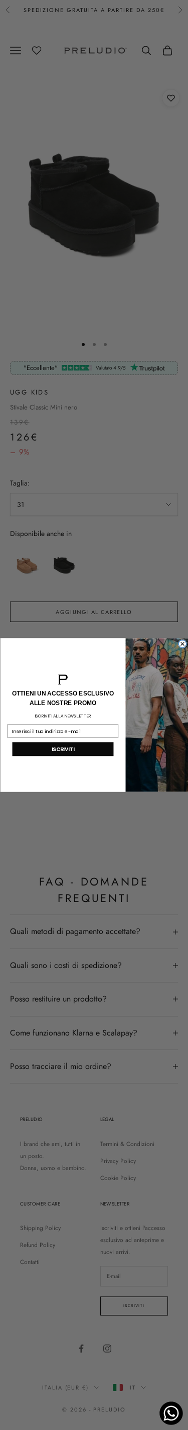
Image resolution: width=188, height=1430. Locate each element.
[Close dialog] (182, 644)
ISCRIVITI (62, 749)
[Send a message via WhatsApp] (171, 1413)
